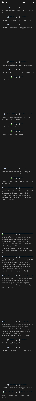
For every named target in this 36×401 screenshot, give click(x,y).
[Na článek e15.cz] (4, 2)
